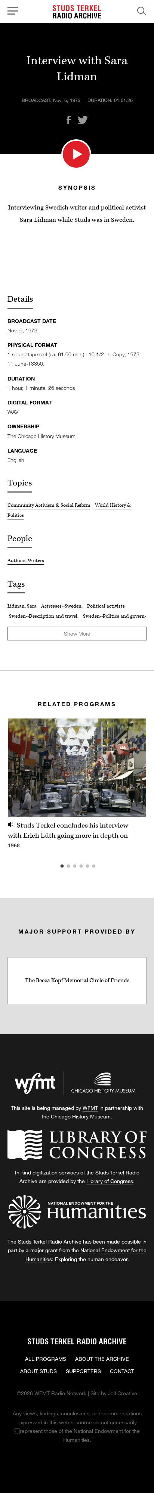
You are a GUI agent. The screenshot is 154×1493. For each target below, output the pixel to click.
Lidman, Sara (22, 606)
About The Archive (102, 1359)
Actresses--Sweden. (62, 606)
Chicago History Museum (81, 1116)
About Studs (38, 1371)
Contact (122, 1371)
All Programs (45, 1359)
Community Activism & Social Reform (48, 505)
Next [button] (132, 767)
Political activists (106, 606)
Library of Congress (109, 1181)
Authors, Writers (25, 560)
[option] (77, 787)
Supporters (83, 1371)
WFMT (90, 1108)
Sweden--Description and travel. (43, 616)
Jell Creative (122, 1393)
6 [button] (105, 866)
